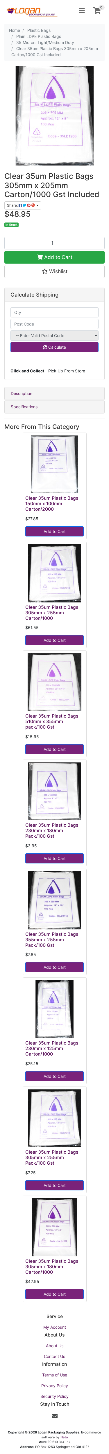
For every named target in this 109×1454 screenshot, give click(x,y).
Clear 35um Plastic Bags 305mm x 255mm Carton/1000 (51, 612)
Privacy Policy (54, 1385)
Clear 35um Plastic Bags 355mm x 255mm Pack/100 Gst (51, 939)
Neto (64, 1437)
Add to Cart (57, 257)
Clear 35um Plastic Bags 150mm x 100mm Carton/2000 (51, 503)
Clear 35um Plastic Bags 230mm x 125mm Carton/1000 (51, 1048)
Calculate (56, 347)
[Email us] (55, 1416)
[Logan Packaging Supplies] (31, 10)
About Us (54, 1345)
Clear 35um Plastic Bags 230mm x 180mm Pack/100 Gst (51, 830)
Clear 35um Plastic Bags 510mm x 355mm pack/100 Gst (51, 721)
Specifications (24, 406)
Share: (13, 205)
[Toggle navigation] (81, 11)
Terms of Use (54, 1374)
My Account (54, 1327)
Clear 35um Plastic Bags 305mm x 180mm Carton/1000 (51, 1266)
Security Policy (54, 1396)
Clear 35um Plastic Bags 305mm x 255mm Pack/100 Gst (51, 1157)
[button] (54, 271)
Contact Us (54, 1356)
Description (21, 393)
